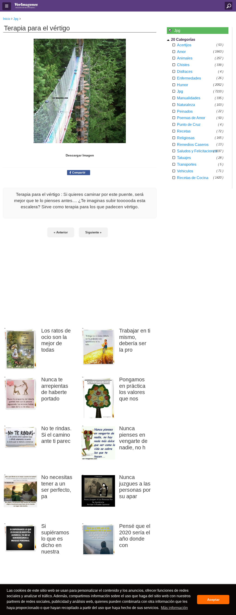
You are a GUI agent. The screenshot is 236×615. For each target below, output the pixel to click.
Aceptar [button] (213, 599)
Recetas (184, 131)
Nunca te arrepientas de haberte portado (54, 389)
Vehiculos (185, 171)
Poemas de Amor (191, 118)
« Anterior (61, 232)
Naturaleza (186, 105)
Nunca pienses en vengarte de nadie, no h (133, 437)
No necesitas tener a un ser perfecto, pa (56, 486)
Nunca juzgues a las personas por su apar (135, 486)
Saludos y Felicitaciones (197, 151)
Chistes (183, 65)
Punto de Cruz (189, 125)
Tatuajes (184, 158)
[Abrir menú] (6, 6)
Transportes (186, 164)
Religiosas (186, 138)
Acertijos (184, 45)
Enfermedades (189, 78)
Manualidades (188, 98)
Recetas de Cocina (192, 178)
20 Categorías (183, 39)
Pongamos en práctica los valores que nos (132, 389)
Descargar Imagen (80, 155)
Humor (182, 85)
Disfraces (184, 72)
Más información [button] (174, 608)
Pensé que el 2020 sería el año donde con (134, 535)
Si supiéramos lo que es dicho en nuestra (55, 539)
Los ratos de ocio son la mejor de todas (56, 340)
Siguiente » (93, 232)
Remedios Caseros (193, 145)
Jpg (180, 91)
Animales (184, 58)
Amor (181, 52)
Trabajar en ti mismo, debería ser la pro (134, 340)
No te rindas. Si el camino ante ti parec (56, 434)
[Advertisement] (79, 279)
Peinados (185, 111)
